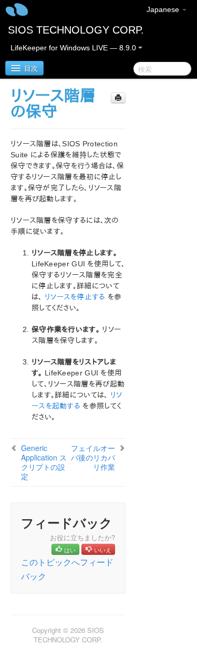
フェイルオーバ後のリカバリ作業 (93, 457)
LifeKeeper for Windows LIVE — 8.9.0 (74, 48)
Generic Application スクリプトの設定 (44, 462)
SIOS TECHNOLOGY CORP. (76, 30)
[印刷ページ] (118, 97)
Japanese (164, 9)
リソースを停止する (75, 297)
